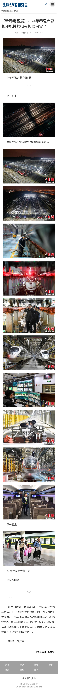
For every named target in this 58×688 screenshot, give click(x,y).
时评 (22, 665)
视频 (22, 670)
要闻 (16, 11)
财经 (51, 665)
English (32, 678)
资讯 (36, 665)
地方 (36, 670)
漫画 (7, 670)
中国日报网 (6, 11)
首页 (7, 665)
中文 (24, 678)
